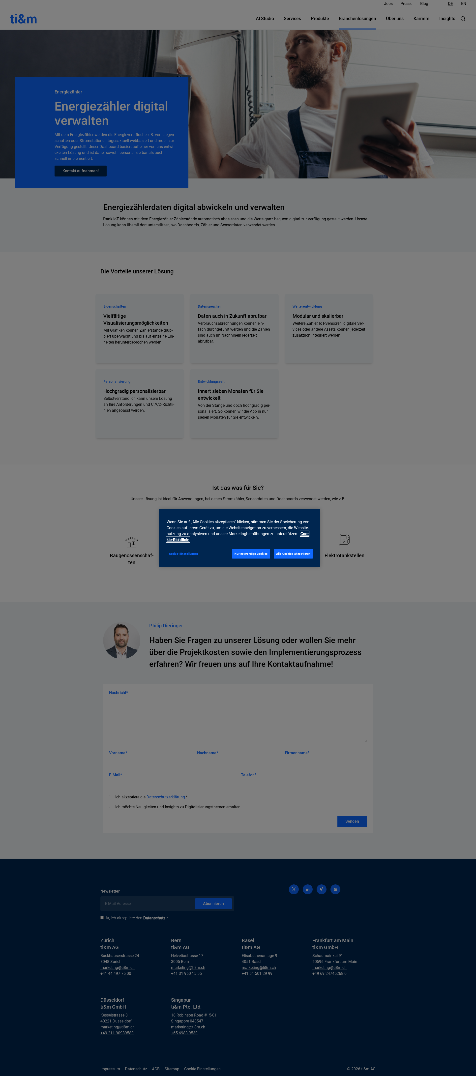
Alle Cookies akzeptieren (293, 553)
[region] (239, 538)
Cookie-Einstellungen (183, 553)
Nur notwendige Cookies (251, 553)
